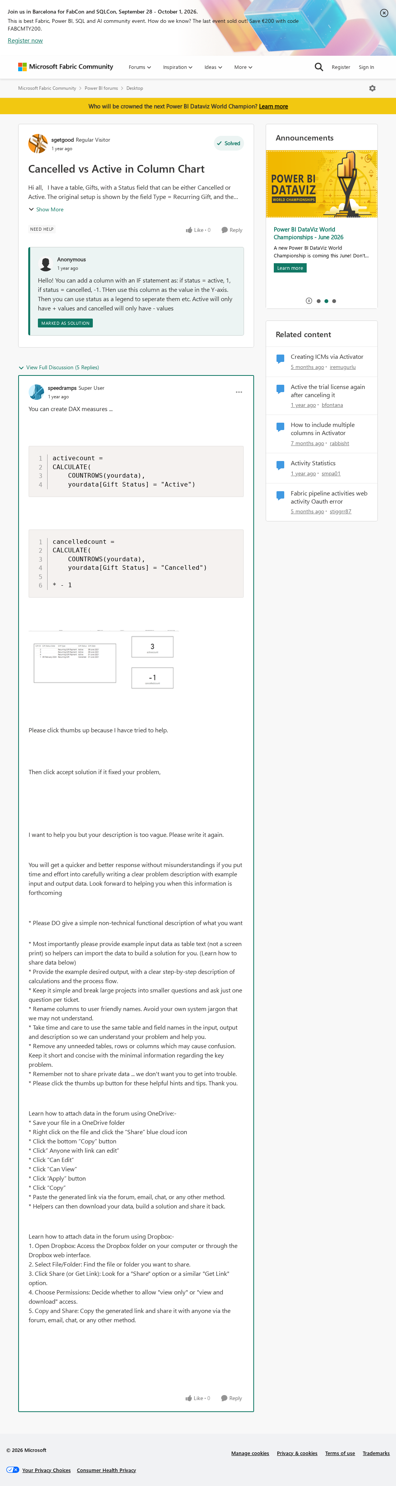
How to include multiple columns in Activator (323, 429)
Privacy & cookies (297, 1453)
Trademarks (376, 1453)
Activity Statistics (313, 463)
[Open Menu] (372, 88)
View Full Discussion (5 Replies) (62, 367)
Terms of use (340, 1453)
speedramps (62, 387)
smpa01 (331, 473)
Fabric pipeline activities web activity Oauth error (329, 497)
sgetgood (62, 139)
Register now (25, 40)
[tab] (318, 301)
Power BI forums (101, 88)
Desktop (134, 88)
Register (341, 66)
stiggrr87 (341, 511)
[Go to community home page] (65, 67)
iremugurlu (343, 366)
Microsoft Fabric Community (47, 88)
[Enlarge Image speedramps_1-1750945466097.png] (104, 661)
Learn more (273, 106)
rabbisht (339, 443)
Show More (49, 209)
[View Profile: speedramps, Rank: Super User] (36, 392)
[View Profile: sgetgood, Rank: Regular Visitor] (38, 143)
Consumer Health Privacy (106, 1470)
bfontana (332, 404)
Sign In (366, 66)
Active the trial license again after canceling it (328, 391)
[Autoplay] (309, 301)
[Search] (319, 67)
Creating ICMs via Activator (327, 356)
